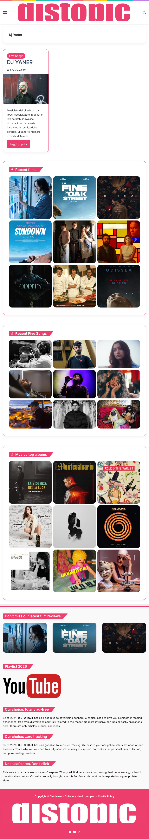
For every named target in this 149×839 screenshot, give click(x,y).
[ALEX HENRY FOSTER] (30, 414)
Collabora (71, 796)
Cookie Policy (106, 796)
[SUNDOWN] (30, 241)
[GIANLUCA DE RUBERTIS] (30, 482)
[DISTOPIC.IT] (74, 12)
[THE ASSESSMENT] (118, 241)
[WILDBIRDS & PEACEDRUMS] (74, 526)
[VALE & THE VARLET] (118, 482)
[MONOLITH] (30, 197)
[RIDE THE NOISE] (30, 354)
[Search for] (144, 13)
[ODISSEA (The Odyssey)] (118, 286)
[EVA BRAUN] (118, 526)
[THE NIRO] (74, 384)
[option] (25, 638)
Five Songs (16, 56)
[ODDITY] (30, 286)
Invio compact (87, 796)
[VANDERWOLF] (118, 414)
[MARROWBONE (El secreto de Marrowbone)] (74, 241)
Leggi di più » (18, 144)
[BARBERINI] (74, 571)
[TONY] (74, 286)
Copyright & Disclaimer (48, 796)
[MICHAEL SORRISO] (74, 414)
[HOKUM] (118, 197)
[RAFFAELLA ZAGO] (118, 384)
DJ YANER (20, 62)
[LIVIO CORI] (74, 482)
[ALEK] (118, 354)
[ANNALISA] (30, 526)
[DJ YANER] (26, 89)
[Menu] (5, 13)
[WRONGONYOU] (30, 384)
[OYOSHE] (74, 354)
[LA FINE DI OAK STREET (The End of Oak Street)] (74, 197)
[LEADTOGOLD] (118, 571)
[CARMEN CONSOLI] (30, 571)
